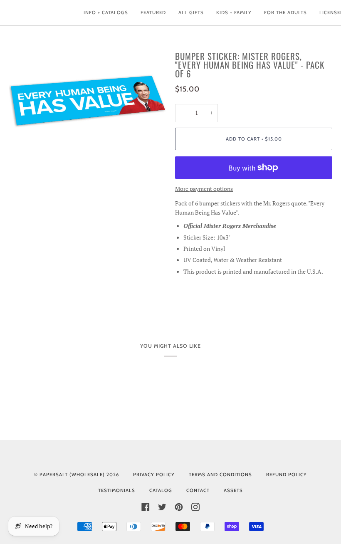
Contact (198, 490)
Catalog (160, 490)
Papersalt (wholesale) (72, 474)
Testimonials (116, 490)
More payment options (204, 189)
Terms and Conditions (220, 474)
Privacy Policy (154, 474)
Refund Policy (286, 474)
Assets (233, 490)
